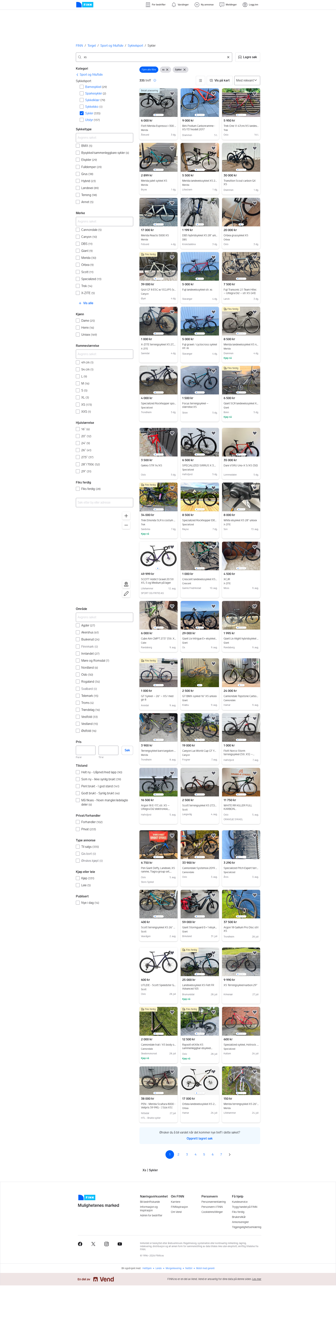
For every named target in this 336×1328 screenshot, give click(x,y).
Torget (92, 45)
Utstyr (92, 120)
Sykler (93, 113)
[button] (247, 57)
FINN (79, 45)
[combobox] (154, 57)
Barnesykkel (96, 87)
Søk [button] (127, 750)
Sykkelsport (135, 45)
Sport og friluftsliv (111, 45)
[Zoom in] (126, 516)
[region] (104, 555)
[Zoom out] (126, 525)
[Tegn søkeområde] (126, 593)
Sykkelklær (95, 100)
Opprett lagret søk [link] (200, 1138)
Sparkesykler (95, 93)
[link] (89, 74)
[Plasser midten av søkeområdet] (126, 584)
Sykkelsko (94, 107)
